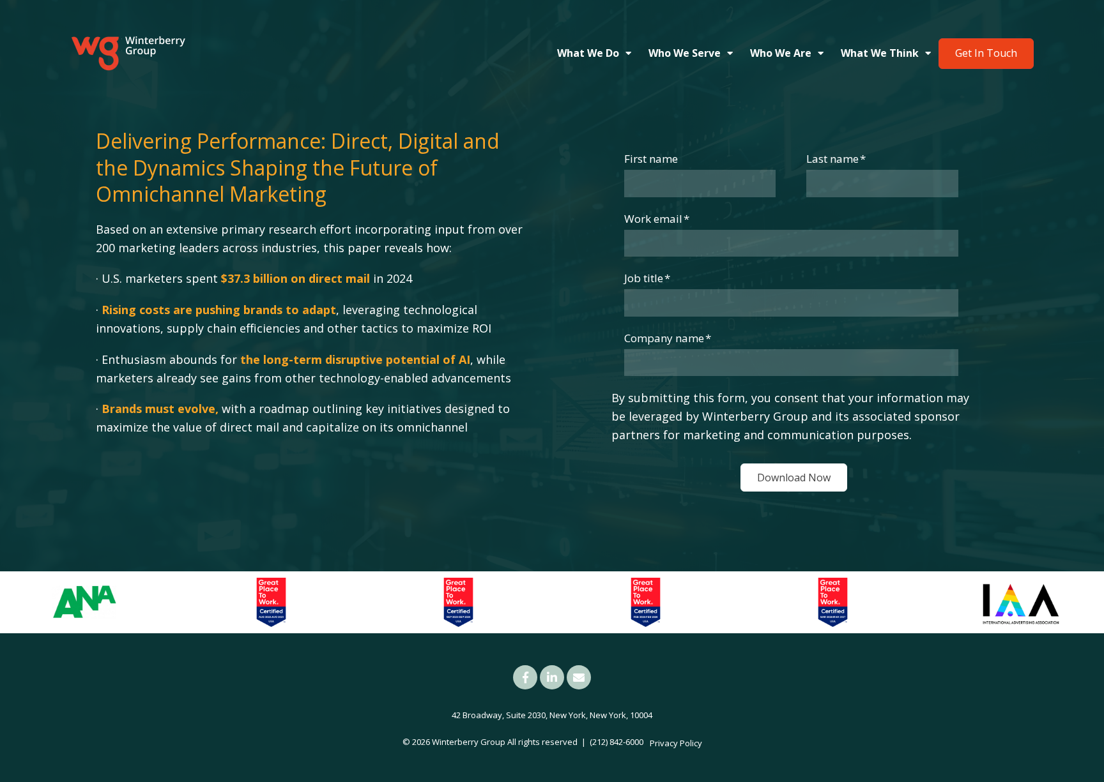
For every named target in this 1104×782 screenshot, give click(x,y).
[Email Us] (579, 677)
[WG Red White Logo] (127, 53)
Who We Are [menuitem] (780, 53)
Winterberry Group (468, 742)
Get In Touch (986, 53)
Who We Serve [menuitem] (684, 53)
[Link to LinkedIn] (552, 677)
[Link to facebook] (525, 677)
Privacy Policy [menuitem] (676, 743)
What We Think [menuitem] (880, 53)
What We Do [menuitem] (588, 53)
